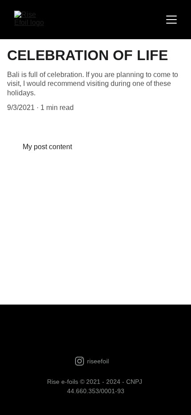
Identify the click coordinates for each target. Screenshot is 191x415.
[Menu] (171, 20)
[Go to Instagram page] (79, 361)
